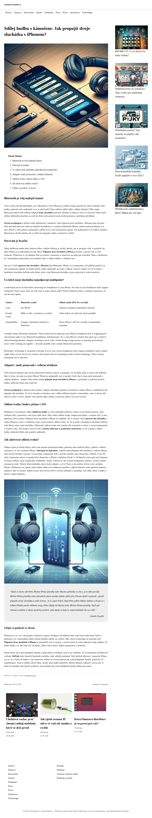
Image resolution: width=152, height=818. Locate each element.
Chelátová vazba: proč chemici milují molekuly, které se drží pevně (21, 723)
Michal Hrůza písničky (44, 591)
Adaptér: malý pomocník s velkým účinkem (32, 174)
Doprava (17, 12)
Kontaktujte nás (30, 675)
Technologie (87, 12)
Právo (65, 12)
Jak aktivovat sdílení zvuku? (25, 183)
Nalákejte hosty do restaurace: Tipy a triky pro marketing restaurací (130, 92)
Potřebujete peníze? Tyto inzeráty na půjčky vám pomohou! (127, 134)
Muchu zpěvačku (67, 591)
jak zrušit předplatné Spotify (79, 659)
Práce (58, 12)
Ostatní (39, 12)
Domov (8, 12)
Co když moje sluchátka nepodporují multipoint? (34, 169)
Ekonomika (29, 12)
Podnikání (49, 12)
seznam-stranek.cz (12, 4)
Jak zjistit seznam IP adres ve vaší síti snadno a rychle (56, 723)
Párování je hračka (20, 165)
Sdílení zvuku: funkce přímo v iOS (28, 179)
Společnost (75, 12)
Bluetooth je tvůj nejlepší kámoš (27, 160)
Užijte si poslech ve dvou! (24, 188)
